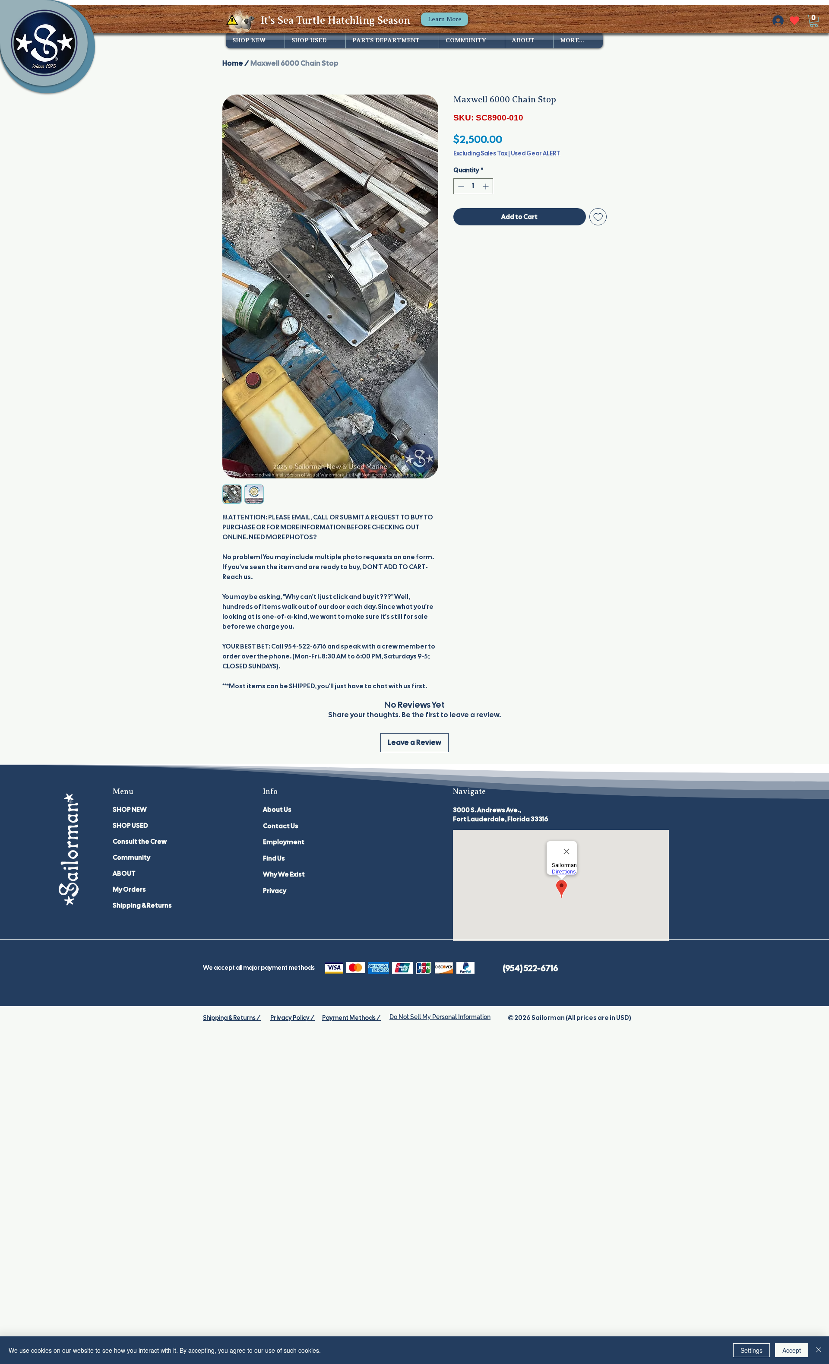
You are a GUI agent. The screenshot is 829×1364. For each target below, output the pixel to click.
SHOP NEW (130, 809)
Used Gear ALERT (535, 153)
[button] (814, 21)
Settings (751, 1350)
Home (232, 63)
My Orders (129, 889)
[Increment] (486, 186)
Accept (791, 1350)
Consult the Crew (140, 841)
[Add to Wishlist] (598, 217)
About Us (277, 809)
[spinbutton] (473, 186)
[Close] (818, 1350)
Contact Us (280, 826)
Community (131, 857)
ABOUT (124, 873)
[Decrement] (460, 186)
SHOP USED (130, 825)
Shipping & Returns (142, 905)
